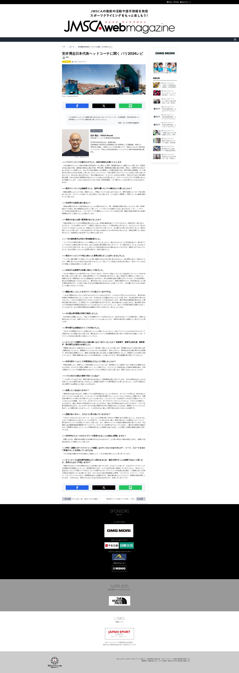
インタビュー (66, 61)
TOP (63, 47)
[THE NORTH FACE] (119, 601)
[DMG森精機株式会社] (118, 530)
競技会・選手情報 (173, 2)
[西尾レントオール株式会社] (119, 568)
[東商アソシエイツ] (119, 557)
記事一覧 (71, 47)
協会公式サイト (186, 2)
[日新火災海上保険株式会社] (127, 545)
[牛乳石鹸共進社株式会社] (111, 545)
